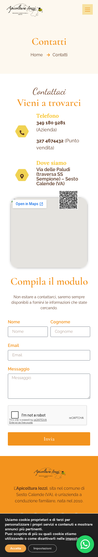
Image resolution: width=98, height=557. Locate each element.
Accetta (15, 548)
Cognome (60, 322)
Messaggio (19, 369)
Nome (14, 322)
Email (13, 346)
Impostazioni (42, 548)
